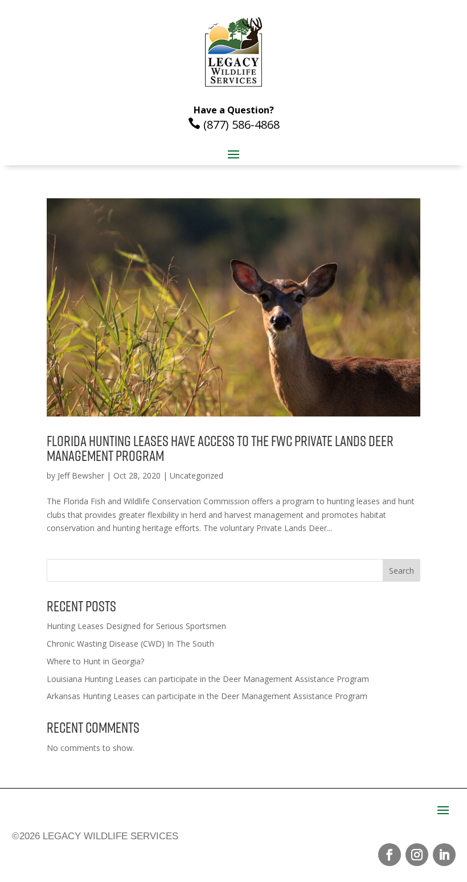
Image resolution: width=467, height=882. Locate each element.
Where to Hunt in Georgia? (95, 661)
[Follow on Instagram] (416, 854)
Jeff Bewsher (81, 475)
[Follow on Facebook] (389, 854)
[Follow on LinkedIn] (444, 854)
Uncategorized (196, 475)
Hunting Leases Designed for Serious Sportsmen (136, 625)
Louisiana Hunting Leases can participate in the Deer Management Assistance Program (208, 678)
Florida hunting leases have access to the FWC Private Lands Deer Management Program (220, 448)
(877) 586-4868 (234, 124)
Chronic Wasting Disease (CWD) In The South (130, 643)
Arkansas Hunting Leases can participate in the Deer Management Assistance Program (207, 696)
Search (401, 570)
